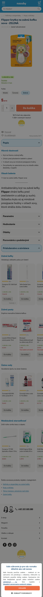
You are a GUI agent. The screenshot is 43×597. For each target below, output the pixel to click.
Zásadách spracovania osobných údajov (17, 584)
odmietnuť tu (10, 582)
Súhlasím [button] (22, 588)
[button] (21, 593)
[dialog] (21, 580)
